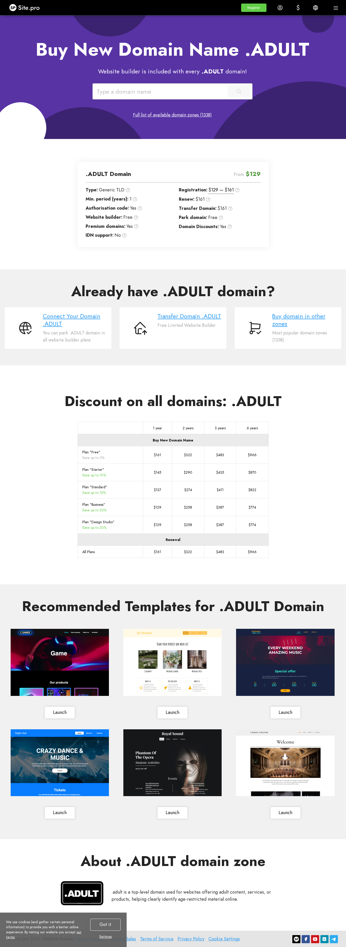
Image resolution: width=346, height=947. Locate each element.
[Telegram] (334, 939)
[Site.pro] (296, 939)
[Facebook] (306, 939)
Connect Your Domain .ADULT (71, 320)
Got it (105, 924)
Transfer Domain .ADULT (189, 316)
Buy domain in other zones (298, 320)
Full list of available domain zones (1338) (172, 115)
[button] (253, 8)
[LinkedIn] (324, 939)
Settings (105, 936)
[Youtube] (315, 939)
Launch (60, 712)
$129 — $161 (221, 190)
